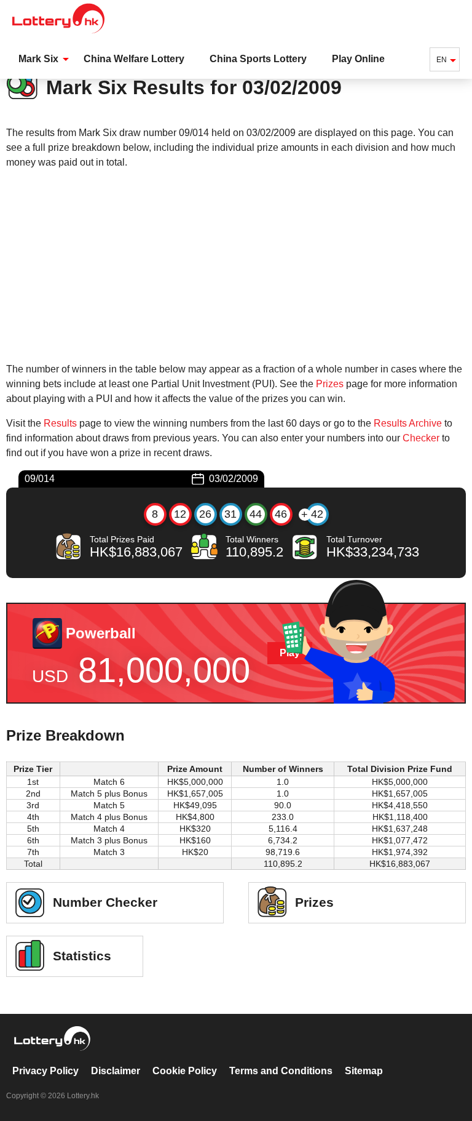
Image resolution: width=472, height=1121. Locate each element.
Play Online (358, 59)
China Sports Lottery (258, 59)
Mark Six (38, 59)
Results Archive (408, 423)
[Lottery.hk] (58, 33)
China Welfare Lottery (134, 59)
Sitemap (364, 1071)
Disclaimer (115, 1071)
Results (60, 423)
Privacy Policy (45, 1071)
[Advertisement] (236, 266)
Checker (421, 438)
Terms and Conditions (280, 1071)
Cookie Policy (184, 1071)
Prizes (330, 384)
